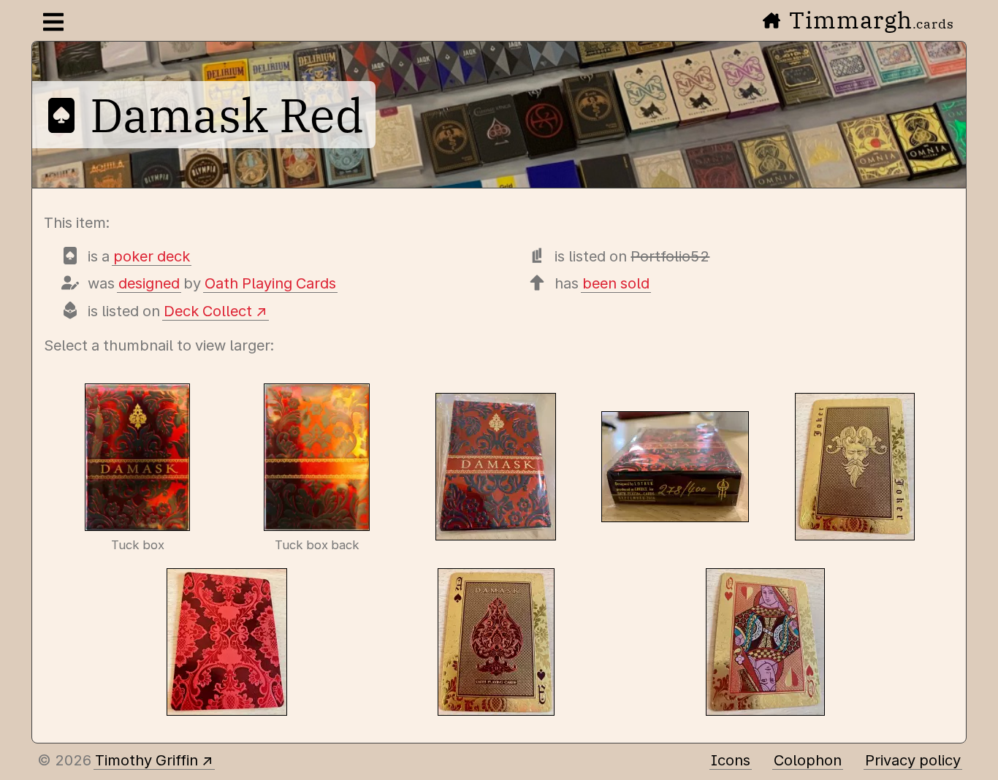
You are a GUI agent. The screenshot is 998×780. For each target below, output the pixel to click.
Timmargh (871, 19)
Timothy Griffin (146, 760)
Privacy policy (913, 760)
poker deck (151, 256)
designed (149, 283)
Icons (730, 760)
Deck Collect (208, 311)
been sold (616, 283)
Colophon (808, 760)
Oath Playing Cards (270, 283)
